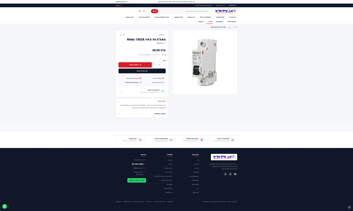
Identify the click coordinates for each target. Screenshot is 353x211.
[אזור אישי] (144, 11)
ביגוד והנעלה (195, 192)
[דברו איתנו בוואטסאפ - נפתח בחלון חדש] (4, 206)
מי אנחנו (170, 160)
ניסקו (229, 27)
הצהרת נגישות (168, 172)
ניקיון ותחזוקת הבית (194, 176)
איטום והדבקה (195, 184)
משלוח (147, 54)
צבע (198, 188)
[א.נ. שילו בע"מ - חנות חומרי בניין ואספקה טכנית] (224, 157)
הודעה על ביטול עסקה (166, 180)
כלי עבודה (196, 164)
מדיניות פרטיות (149, 201)
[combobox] (182, 11)
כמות (164, 60)
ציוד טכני (196, 168)
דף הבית (235, 27)
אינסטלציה (196, 172)
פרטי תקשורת (169, 192)
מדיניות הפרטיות (168, 188)
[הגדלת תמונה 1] (205, 62)
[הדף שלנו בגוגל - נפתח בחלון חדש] (225, 174)
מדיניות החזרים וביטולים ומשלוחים (163, 176)
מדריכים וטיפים (168, 168)
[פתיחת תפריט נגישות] (349, 207)
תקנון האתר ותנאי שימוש (138, 201)
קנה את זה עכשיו (142, 71)
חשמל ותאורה (195, 180)
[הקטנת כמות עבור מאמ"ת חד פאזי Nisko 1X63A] (164, 64)
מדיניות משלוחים (127, 201)
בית (198, 160)
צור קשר (170, 164)
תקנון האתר (169, 184)
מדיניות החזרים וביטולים (159, 201)
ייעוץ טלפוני (132, 82)
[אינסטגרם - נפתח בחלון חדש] (230, 174)
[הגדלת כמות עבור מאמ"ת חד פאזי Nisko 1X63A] (155, 64)
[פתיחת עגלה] (140, 11)
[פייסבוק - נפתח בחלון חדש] (235, 174)
